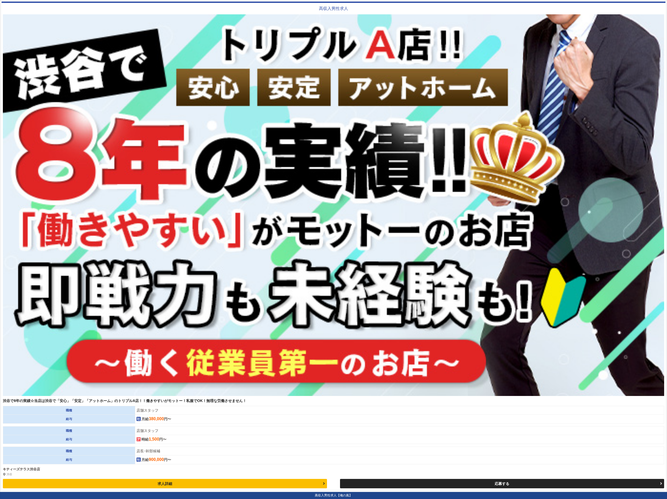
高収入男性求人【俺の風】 (333, 495)
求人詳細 (165, 484)
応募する (502, 484)
